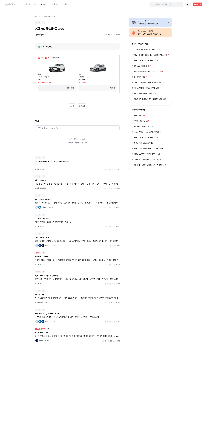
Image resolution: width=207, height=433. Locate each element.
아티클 (64, 4)
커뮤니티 (44, 4)
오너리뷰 (54, 4)
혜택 (35, 4)
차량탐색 (26, 4)
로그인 (188, 4)
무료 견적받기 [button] (197, 4)
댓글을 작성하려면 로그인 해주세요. (48, 128)
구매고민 (47, 17)
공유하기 (82, 106)
